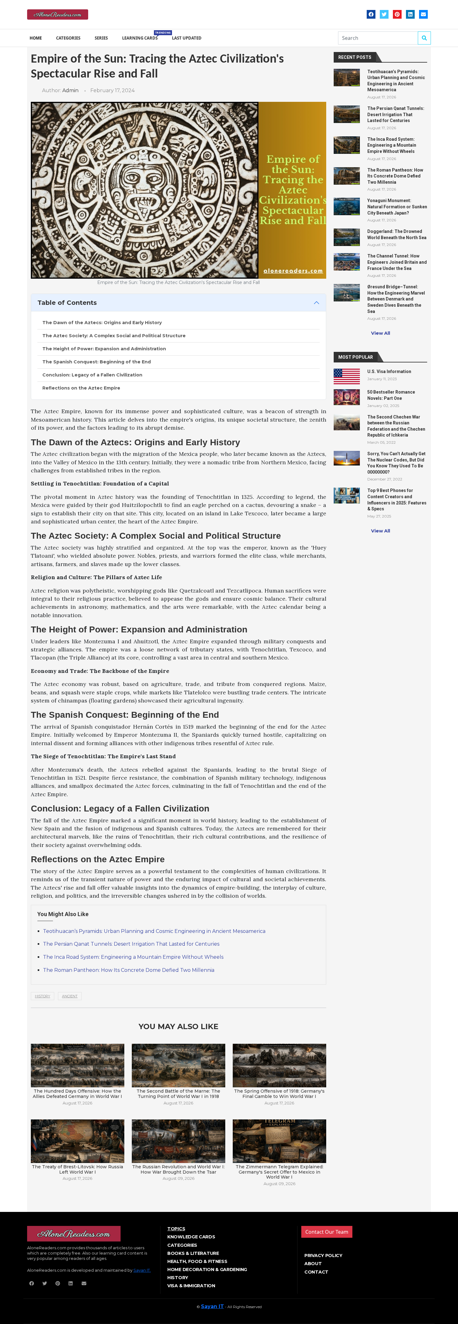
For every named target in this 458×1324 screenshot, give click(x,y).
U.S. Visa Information (389, 371)
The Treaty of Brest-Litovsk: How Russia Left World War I (77, 1169)
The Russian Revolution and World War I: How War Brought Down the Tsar (178, 1169)
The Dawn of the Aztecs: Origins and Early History (102, 322)
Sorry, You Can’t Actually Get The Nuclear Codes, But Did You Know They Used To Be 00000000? (396, 463)
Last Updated (187, 38)
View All (380, 333)
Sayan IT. (142, 1270)
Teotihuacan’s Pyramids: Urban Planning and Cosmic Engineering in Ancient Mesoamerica (154, 931)
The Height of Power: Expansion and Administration (104, 349)
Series (101, 38)
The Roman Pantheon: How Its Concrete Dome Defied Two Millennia (128, 970)
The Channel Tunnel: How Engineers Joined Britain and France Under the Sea (397, 262)
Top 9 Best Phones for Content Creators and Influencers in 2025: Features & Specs (397, 499)
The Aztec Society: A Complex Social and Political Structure (114, 335)
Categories (68, 38)
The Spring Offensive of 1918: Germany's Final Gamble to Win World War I (279, 1093)
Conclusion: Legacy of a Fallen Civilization (92, 375)
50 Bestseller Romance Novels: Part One (391, 395)
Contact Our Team (326, 1231)
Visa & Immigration (191, 1286)
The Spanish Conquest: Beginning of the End (96, 362)
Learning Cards (141, 36)
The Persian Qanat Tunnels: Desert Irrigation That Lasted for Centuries (131, 944)
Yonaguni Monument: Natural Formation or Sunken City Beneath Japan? (397, 206)
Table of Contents (67, 302)
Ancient (70, 996)
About (313, 1263)
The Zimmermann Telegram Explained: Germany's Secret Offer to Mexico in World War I (279, 1172)
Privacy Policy (323, 1255)
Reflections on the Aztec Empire (81, 388)
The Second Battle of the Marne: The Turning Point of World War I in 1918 (178, 1093)
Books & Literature (193, 1253)
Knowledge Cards (191, 1237)
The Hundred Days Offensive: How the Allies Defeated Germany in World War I (77, 1093)
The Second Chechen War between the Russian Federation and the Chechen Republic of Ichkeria (396, 426)
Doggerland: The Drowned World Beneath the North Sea (397, 234)
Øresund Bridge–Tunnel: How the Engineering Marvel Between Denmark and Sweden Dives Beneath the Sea (396, 299)
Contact (316, 1272)
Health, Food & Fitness (197, 1261)
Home (36, 38)
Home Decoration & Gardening (207, 1269)
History (42, 996)
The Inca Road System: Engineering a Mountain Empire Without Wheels (133, 957)
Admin (70, 90)
